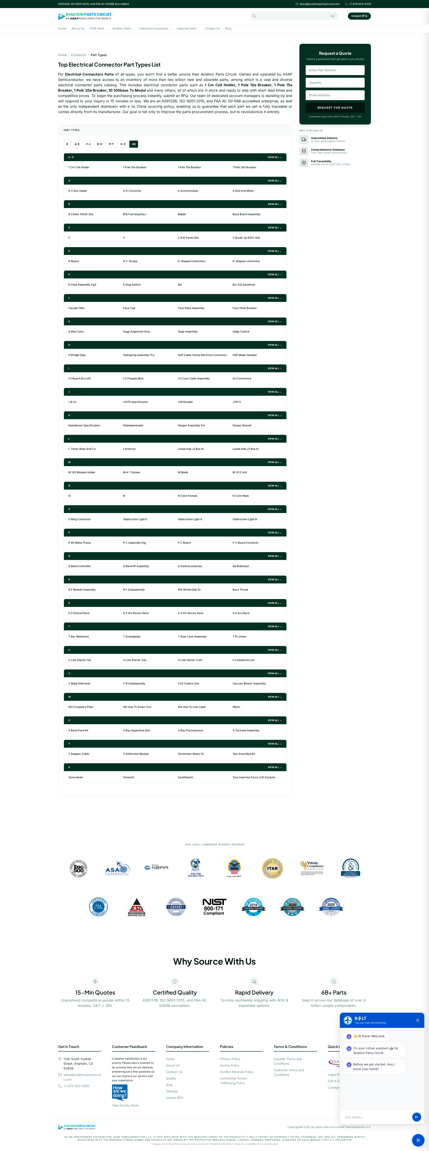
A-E (77, 144)
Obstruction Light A (190, 519)
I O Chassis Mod (133, 378)
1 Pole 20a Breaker (245, 167)
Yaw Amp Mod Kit (244, 753)
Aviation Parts (121, 28)
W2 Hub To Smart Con (137, 707)
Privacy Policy (230, 1059)
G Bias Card (75, 331)
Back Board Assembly (247, 214)
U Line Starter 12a (79, 660)
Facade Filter (76, 308)
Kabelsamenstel (133, 425)
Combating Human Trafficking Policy (233, 1080)
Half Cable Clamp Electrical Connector (202, 355)
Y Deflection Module (136, 753)
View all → (275, 157)
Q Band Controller (79, 566)
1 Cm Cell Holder (78, 167)
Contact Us (212, 28)
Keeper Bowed (242, 425)
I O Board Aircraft (79, 378)
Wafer (236, 707)
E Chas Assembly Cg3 (82, 284)
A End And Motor (243, 190)
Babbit (182, 214)
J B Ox (72, 402)
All (133, 144)
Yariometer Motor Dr (191, 753)
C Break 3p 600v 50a (246, 237)
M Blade (183, 472)
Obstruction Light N (245, 519)
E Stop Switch (132, 284)
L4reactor (129, 448)
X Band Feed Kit (78, 730)
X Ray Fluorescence (190, 730)
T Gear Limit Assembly (192, 636)
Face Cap (129, 308)
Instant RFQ (359, 16)
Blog (228, 28)
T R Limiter (239, 636)
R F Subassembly (134, 589)
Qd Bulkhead (241, 566)
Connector (78, 55)
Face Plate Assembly (191, 308)
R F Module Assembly (82, 589)
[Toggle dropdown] (105, 28)
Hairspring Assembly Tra (138, 355)
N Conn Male (241, 495)
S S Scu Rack (241, 613)
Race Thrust (240, 589)
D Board (73, 261)
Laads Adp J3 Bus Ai (246, 448)
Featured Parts (186, 28)
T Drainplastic (132, 636)
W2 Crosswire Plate (80, 707)
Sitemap (172, 1091)
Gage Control (241, 331)
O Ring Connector (79, 519)
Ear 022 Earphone (244, 284)
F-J (88, 144)
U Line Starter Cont (190, 660)
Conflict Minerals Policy (237, 1072)
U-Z (123, 144)
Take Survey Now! (125, 1105)
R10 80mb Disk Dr (189, 589)
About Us (78, 28)
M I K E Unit (240, 472)
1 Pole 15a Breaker (189, 167)
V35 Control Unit (188, 683)
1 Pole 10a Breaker (135, 167)
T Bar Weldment (78, 636)
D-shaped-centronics (246, 261)
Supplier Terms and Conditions (288, 1061)
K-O (99, 144)
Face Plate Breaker (245, 308)
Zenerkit (128, 777)
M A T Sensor (131, 472)
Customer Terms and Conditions (289, 1072)
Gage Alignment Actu (136, 331)
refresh (417, 1020)
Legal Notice (337, 1074)
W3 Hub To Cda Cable (192, 707)
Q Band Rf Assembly (136, 566)
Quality (171, 1078)
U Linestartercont (244, 660)
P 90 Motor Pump (79, 542)
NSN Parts (97, 28)
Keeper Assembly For (191, 425)
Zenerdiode (75, 777)
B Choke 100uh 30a (80, 214)
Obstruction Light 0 (135, 519)
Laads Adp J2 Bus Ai (191, 448)
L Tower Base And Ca (82, 448)
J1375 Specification (135, 402)
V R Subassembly (134, 683)
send (417, 1117)
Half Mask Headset (245, 355)
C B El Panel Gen (188, 237)
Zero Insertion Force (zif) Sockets (254, 777)
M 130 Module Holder (81, 472)
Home (62, 28)
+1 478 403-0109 (360, 4)
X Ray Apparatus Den (136, 730)
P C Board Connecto (245, 542)
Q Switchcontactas (190, 566)
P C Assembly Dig (134, 542)
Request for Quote (335, 107)
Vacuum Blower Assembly (249, 683)
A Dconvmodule (188, 190)
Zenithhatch (185, 777)
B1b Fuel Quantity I (134, 214)
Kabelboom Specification (84, 425)
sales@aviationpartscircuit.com (320, 4)
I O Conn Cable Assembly (194, 378)
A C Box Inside (77, 190)
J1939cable (185, 402)
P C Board (184, 542)
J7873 (237, 402)
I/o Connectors (242, 378)
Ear (180, 284)
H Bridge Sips (76, 355)
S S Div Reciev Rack (191, 613)
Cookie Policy (230, 1065)
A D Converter (132, 190)
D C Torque (130, 261)
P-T (111, 144)
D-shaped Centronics (191, 261)
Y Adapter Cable (78, 753)
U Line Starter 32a (134, 660)
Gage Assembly (188, 331)
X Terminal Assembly (246, 730)
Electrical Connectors (153, 28)
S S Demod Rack (79, 613)
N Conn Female (187, 495)
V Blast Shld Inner (79, 683)
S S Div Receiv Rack (136, 613)
